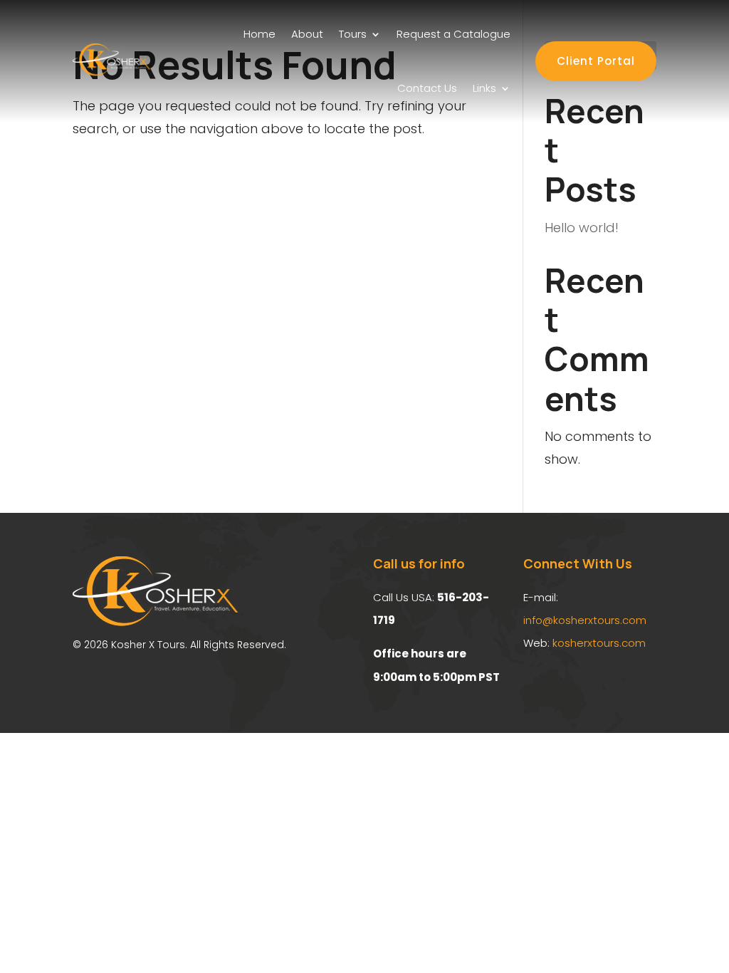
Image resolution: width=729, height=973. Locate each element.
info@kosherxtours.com (584, 620)
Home (259, 33)
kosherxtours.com (599, 642)
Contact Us (427, 87)
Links (484, 87)
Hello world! (582, 227)
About (307, 33)
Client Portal (596, 60)
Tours (353, 33)
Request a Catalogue (453, 33)
